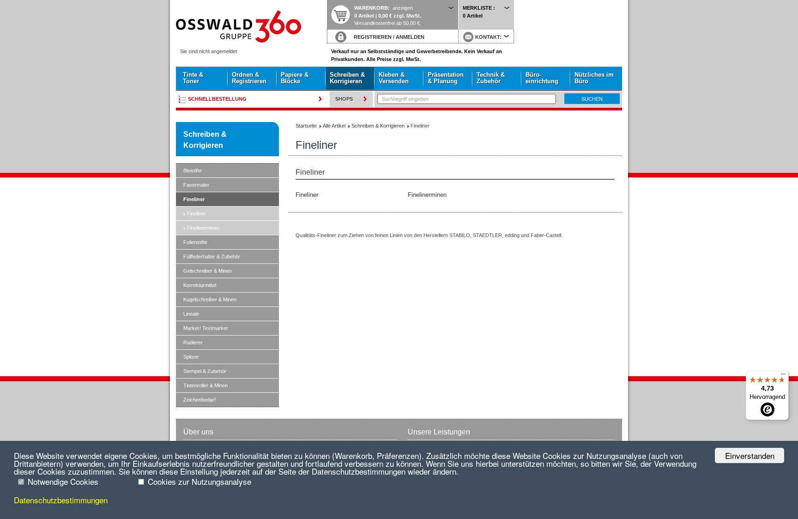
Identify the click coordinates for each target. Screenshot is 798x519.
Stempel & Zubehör (204, 371)
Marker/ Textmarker (205, 328)
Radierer (193, 342)
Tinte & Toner (193, 78)
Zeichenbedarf (199, 400)
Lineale (191, 314)
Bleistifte (192, 170)
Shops (344, 99)
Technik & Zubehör (491, 78)
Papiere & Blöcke (294, 78)
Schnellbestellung (217, 99)
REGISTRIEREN (373, 37)
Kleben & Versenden (394, 78)
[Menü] (783, 376)
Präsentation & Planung (446, 78)
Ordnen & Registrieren (249, 78)
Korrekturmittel (199, 285)
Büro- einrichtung (542, 78)
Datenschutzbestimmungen (61, 500)
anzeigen (403, 8)
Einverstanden (749, 455)
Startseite (251, 26)
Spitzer (191, 357)
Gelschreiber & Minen (207, 271)
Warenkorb (371, 8)
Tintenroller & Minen (205, 385)
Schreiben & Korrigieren (347, 78)
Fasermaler (196, 185)
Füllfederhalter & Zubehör (211, 256)
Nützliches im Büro (594, 78)
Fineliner (194, 199)
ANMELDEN (410, 37)
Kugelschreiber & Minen (209, 299)
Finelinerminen (203, 228)
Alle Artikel (334, 125)
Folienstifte (195, 242)
